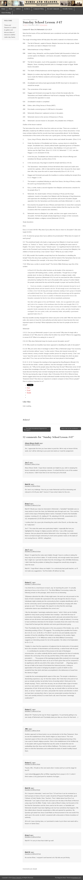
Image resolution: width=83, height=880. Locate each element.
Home (3, 9)
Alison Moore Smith (32, 443)
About (10, 9)
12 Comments (43, 25)
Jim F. (25, 25)
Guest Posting (6, 13)
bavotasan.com (76, 877)
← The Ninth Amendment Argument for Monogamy (35, 429)
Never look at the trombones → (70, 428)
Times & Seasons (17, 877)
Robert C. (28, 582)
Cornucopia (26, 19)
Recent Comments (53, 9)
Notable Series (68, 9)
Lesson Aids (33, 19)
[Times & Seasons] (41, 3)
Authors (18, 9)
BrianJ (27, 504)
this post (36, 774)
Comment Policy (38, 9)
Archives (27, 9)
